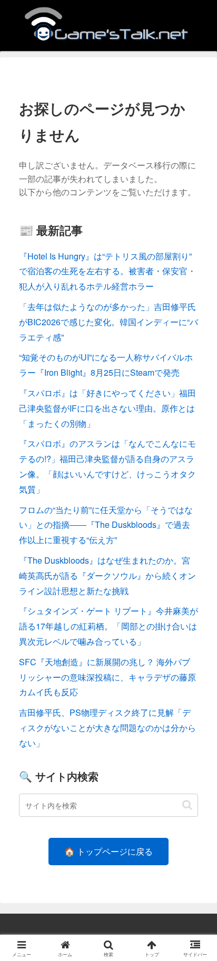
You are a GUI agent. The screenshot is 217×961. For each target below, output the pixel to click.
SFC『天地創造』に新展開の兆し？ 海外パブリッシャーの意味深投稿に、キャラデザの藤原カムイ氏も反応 (107, 677)
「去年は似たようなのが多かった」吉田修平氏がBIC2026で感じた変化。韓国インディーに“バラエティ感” (108, 322)
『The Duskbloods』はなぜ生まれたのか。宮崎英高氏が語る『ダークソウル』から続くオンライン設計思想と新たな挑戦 (107, 575)
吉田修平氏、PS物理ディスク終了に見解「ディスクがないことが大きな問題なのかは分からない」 (107, 727)
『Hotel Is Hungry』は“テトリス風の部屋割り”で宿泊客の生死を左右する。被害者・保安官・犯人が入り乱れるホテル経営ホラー (107, 271)
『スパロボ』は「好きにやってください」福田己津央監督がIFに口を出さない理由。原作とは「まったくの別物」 (107, 408)
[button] (187, 805)
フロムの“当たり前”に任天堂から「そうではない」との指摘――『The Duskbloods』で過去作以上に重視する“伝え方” (106, 525)
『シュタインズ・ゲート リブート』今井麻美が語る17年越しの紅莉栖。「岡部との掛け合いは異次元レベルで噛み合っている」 (108, 626)
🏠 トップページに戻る (108, 851)
